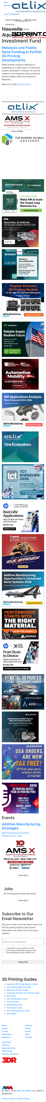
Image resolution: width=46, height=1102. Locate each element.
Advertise (9, 24)
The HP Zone (13, 1002)
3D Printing (7, 1051)
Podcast (29, 1025)
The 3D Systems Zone (17, 999)
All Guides (11, 1013)
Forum (28, 1031)
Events (5, 1031)
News (4, 1025)
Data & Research (13, 20)
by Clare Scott (23, 84)
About (4, 1028)
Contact (28, 1037)
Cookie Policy (23, 1098)
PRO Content (31, 20)
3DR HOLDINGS (23, 1090)
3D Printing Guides (19, 979)
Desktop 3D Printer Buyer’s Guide (22, 984)
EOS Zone (11, 996)
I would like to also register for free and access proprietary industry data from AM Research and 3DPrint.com (21, 950)
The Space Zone (14, 1007)
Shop (27, 1034)
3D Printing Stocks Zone (18, 1010)
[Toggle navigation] (6, 35)
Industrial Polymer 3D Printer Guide (23, 993)
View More (23, 875)
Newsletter (7, 1034)
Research (6, 1037)
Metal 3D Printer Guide (17, 990)
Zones (28, 1028)
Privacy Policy (8, 1098)
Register (15, 14)
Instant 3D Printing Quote (17, 29)
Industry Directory (10, 1054)
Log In (7, 14)
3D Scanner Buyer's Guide (19, 987)
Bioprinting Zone (14, 1005)
